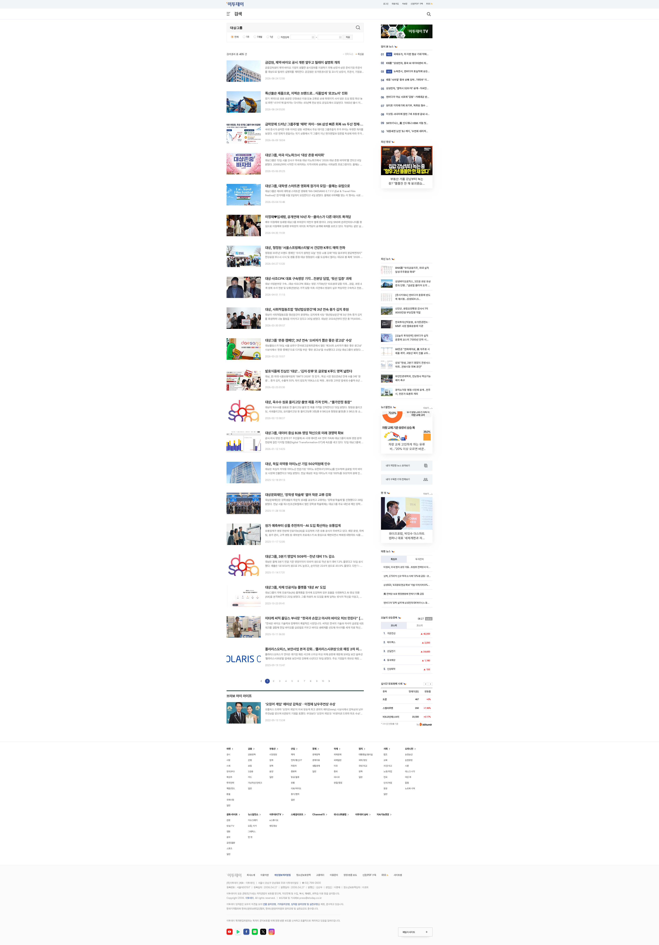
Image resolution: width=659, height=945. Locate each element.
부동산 (272, 748)
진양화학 (391, 669)
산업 (293, 748)
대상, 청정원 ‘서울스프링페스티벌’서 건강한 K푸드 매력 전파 (305, 248)
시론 (407, 766)
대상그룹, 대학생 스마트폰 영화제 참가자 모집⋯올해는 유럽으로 (307, 186)
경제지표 (316, 760)
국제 (336, 748)
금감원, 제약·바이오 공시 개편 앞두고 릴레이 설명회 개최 (302, 62)
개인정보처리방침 (282, 875)
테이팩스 (391, 642)
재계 (293, 754)
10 (323, 681)
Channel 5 (318, 814)
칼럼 (407, 783)
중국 (336, 771)
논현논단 (409, 754)
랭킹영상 (273, 826)
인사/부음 (388, 783)
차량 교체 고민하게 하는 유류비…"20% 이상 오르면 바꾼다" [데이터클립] (407, 449)
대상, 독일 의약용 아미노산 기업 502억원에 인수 (297, 464)
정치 (361, 748)
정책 (271, 766)
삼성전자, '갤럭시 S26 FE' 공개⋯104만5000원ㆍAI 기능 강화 (418, 88)
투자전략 (419, 559)
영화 (228, 831)
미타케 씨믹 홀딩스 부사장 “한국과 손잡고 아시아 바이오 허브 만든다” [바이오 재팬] (321, 618)
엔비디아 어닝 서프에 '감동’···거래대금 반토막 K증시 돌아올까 (417, 96)
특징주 (394, 559)
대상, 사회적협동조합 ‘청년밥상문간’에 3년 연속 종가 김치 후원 (307, 309)
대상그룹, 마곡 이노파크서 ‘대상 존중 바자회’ (295, 155)
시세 (228, 766)
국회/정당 (363, 760)
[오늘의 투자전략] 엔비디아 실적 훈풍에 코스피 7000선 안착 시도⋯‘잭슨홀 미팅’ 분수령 (411, 339)
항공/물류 (295, 777)
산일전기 (391, 651)
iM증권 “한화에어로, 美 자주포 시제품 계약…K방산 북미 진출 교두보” (412, 353)
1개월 (259, 37)
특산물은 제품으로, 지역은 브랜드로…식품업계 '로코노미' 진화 (306, 93)
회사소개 (251, 875)
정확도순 (349, 54)
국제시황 (230, 800)
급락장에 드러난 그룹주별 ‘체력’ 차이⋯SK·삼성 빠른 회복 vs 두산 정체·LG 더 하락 (320, 124)
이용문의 (334, 875)
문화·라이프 (232, 814)
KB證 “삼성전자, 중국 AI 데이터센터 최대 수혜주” (411, 63)
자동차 (294, 766)
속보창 (404, 4)
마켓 (229, 748)
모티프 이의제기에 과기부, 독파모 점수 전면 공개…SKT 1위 (416, 105)
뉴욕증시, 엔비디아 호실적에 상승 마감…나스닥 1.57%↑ (419, 71)
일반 (228, 805)
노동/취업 (388, 771)
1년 (271, 37)
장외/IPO (231, 771)
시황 (228, 760)
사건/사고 (388, 766)
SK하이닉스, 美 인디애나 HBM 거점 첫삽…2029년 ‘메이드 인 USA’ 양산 (423, 123)
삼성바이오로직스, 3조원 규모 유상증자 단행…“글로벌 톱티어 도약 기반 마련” (413, 285)
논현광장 (409, 760)
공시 (228, 754)
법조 (385, 754)
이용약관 (265, 875)
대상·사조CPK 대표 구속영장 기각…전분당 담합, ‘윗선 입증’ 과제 (308, 279)
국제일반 (337, 760)
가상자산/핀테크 (255, 783)
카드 (250, 777)
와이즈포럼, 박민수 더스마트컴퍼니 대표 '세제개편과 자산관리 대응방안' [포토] (407, 538)
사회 (386, 748)
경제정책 (316, 754)
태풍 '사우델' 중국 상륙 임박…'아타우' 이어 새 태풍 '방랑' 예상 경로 (420, 79)
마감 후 (408, 777)
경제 (314, 748)
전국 (385, 777)
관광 (228, 820)
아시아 (336, 777)
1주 (247, 37)
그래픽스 (252, 831)
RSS (428, 4)
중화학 (294, 771)
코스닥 (420, 625)
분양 (271, 771)
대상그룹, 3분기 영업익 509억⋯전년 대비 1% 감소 (299, 556)
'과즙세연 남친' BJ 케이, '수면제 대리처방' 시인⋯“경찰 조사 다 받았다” (422, 131)
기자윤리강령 (283, 904)
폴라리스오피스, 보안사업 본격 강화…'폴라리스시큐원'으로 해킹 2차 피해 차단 (316, 649)
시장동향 (273, 754)
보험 (250, 766)
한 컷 (250, 837)
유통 (293, 783)
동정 (385, 788)
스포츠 (229, 848)
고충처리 (320, 875)
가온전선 (391, 633)
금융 (250, 748)
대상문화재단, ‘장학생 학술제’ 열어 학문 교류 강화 (298, 495)
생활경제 (316, 766)
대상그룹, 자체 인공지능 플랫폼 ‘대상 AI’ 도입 (295, 587)
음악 (228, 837)
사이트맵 (398, 875)
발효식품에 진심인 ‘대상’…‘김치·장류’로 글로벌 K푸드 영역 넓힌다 (308, 371)
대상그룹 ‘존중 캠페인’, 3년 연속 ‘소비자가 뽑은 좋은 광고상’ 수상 (308, 340)
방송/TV (230, 826)
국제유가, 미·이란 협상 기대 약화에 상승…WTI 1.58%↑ (418, 54)
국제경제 (337, 754)
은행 (250, 760)
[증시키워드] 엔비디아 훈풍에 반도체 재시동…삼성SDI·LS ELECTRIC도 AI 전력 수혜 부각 (412, 299)
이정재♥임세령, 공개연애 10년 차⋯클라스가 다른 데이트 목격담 (308, 217)
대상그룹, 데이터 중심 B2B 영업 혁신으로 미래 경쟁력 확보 (304, 433)
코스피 (394, 625)
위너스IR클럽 (340, 814)
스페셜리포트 (297, 814)
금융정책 (252, 754)
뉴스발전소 (253, 814)
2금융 (250, 771)
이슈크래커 (252, 820)
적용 (348, 37)
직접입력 (285, 37)
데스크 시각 (410, 771)
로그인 (385, 4)
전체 (236, 37)
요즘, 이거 (252, 826)
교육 (385, 760)
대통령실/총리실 (366, 754)
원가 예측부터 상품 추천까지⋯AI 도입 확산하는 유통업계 (303, 526)
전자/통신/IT (296, 760)
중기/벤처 (295, 794)
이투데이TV (275, 814)
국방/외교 (363, 766)
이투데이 (249, 898)
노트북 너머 (410, 788)
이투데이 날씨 (361, 814)
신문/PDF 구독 (417, 4)
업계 (271, 760)
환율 (228, 794)
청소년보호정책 (303, 875)
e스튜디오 (273, 820)
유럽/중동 (338, 783)
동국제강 (391, 660)
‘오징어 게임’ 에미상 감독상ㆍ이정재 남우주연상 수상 (300, 704)
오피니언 (409, 748)
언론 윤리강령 (269, 904)
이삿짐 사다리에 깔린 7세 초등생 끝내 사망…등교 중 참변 (415, 114)
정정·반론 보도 (350, 875)
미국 (336, 766)
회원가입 (395, 4)
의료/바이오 (296, 788)
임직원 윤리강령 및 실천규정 (304, 904)
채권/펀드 (231, 788)
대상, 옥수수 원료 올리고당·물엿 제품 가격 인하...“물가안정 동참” (308, 402)
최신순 (361, 54)
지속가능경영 (383, 814)
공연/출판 (231, 843)
